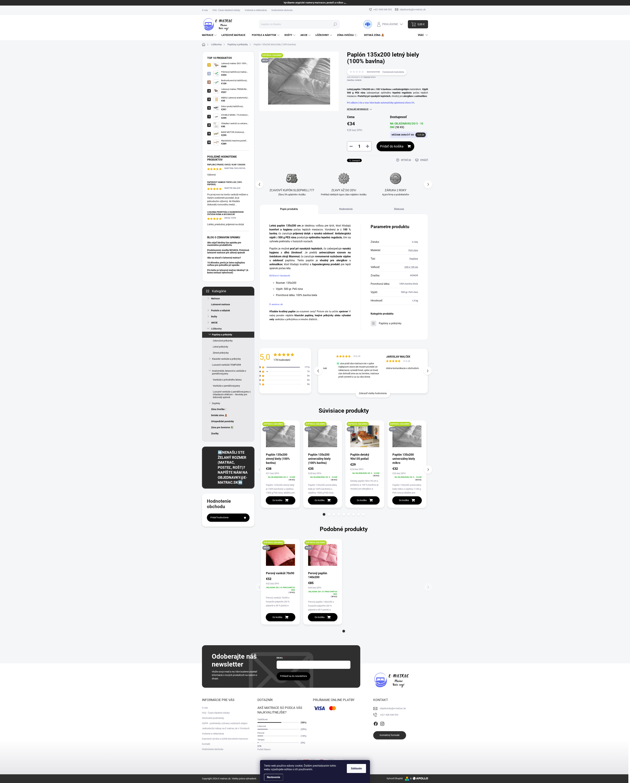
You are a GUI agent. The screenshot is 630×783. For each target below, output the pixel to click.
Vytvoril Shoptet (395, 778)
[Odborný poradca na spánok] (368, 24)
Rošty (214, 316)
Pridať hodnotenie (219, 517)
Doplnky (216, 403)
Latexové (261, 726)
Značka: (354, 80)
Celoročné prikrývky (223, 340)
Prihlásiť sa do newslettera (293, 676)
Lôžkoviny (216, 328)
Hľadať (335, 24)
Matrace (215, 298)
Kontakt (206, 744)
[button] (428, 184)
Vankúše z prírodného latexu (227, 379)
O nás (205, 10)
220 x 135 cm (411, 267)
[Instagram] (382, 723)
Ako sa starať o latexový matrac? (224, 257)
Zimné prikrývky (221, 352)
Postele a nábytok (220, 310)
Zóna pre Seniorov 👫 (222, 427)
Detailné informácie (357, 109)
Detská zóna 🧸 (219, 415)
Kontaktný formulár (390, 735)
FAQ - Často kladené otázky (226, 10)
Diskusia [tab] (399, 209)
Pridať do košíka (391, 146)
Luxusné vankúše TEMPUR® (226, 364)
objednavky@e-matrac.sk (393, 708)
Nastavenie (273, 777)
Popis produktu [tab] (289, 209)
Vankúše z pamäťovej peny (226, 385)
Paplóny (414, 258)
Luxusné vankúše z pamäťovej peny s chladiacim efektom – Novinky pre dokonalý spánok (232, 394)
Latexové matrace (220, 304)
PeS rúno (413, 250)
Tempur (261, 739)
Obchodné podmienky (213, 718)
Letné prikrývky (220, 346)
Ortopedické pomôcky (222, 421)
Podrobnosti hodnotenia (393, 72)
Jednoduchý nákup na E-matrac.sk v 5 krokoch (226, 728)
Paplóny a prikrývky (222, 334)
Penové (260, 733)
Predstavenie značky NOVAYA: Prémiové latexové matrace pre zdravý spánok (228, 251)
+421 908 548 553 (389, 714)
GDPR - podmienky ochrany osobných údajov (225, 723)
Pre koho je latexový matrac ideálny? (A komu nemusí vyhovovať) (227, 271)
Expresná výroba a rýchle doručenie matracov (225, 738)
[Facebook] (375, 723)
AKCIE (214, 322)
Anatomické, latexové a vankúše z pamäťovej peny (229, 372)
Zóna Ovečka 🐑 (219, 409)
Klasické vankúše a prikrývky (226, 359)
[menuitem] (209, 35)
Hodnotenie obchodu (282, 10)
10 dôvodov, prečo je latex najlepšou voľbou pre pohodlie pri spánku (226, 263)
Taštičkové (262, 719)
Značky (215, 433)
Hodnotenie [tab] (346, 209)
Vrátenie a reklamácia (256, 10)
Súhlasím (356, 768)
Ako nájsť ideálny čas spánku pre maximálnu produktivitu (224, 243)
